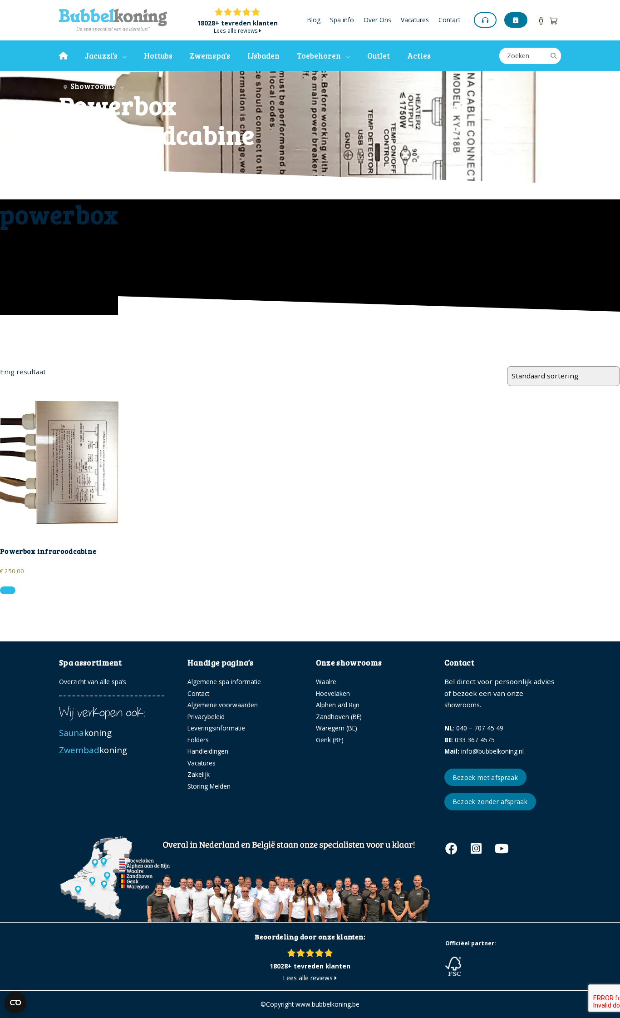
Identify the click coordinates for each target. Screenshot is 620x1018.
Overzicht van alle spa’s (92, 681)
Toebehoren (319, 55)
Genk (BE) (330, 739)
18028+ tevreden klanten (237, 23)
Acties (419, 55)
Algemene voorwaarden (222, 704)
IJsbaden (263, 55)
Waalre (326, 681)
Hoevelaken (333, 693)
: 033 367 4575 (469, 739)
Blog (313, 20)
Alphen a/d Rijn (337, 704)
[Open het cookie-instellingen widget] (15, 1002)
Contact (449, 20)
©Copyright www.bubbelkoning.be (310, 1004)
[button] (7, 590)
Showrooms (91, 86)
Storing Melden (209, 786)
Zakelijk (198, 774)
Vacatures (415, 20)
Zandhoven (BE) (339, 716)
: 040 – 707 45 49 (473, 728)
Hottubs (158, 55)
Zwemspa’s (210, 55)
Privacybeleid (206, 716)
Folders (198, 739)
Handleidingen (207, 751)
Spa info (342, 20)
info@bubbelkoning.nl (484, 751)
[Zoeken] (554, 56)
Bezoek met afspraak (485, 777)
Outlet (378, 55)
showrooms (462, 704)
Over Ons (377, 20)
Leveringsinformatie (216, 728)
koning (86, 732)
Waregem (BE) (336, 728)
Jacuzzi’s (101, 55)
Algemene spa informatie (224, 681)
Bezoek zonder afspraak (490, 801)
